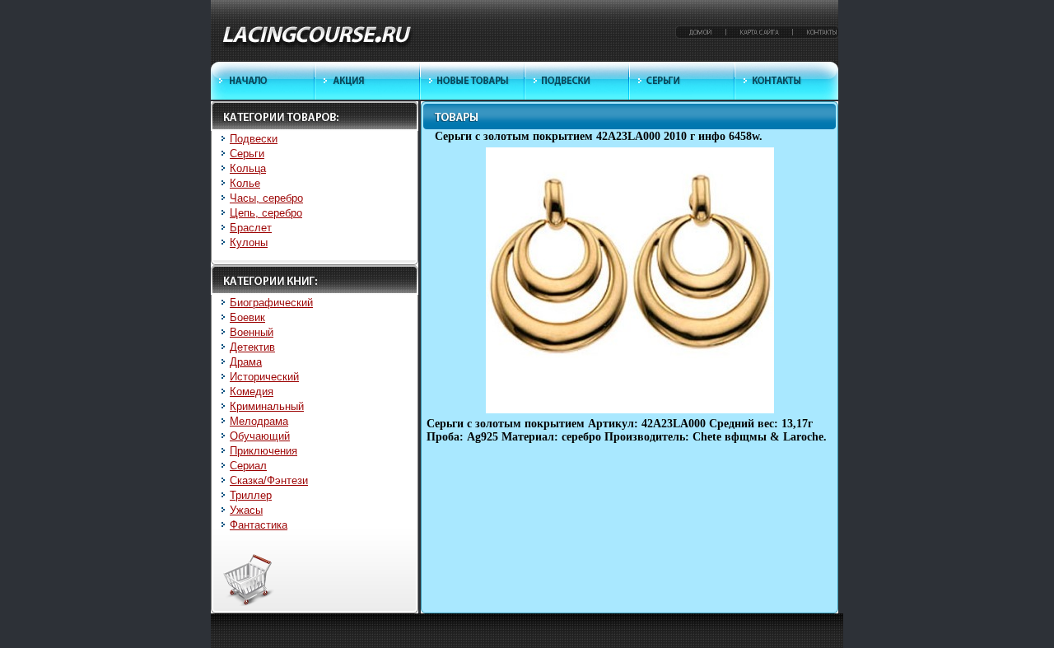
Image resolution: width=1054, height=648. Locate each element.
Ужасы (246, 510)
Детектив (252, 347)
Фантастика (258, 525)
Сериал (248, 465)
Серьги (247, 153)
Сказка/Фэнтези (269, 480)
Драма (246, 362)
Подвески (253, 139)
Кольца (248, 168)
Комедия (251, 391)
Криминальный (267, 406)
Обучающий (260, 436)
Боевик (247, 317)
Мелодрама (259, 421)
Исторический (264, 377)
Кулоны (249, 242)
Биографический (271, 302)
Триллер (251, 495)
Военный (251, 332)
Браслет (251, 227)
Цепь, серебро (266, 213)
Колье (245, 183)
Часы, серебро (266, 198)
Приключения (263, 451)
